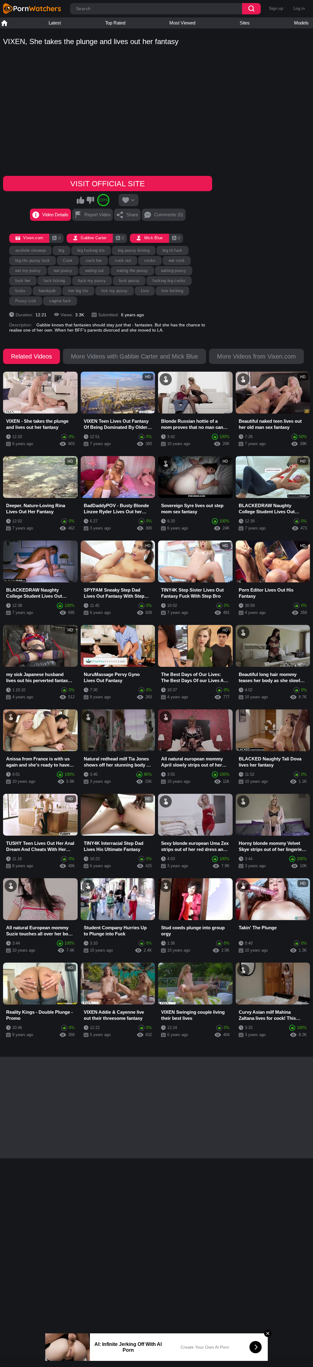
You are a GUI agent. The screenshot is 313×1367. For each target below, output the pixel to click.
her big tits (78, 290)
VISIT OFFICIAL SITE (107, 183)
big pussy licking (133, 250)
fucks (20, 290)
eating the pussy (132, 270)
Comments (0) (168, 214)
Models (301, 22)
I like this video (81, 200)
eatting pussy (173, 270)
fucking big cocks (169, 280)
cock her (94, 260)
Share (132, 214)
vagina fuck (60, 301)
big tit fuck (172, 250)
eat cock (177, 260)
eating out (94, 270)
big (61, 250)
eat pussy (63, 270)
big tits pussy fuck (32, 260)
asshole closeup (30, 250)
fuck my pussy (92, 280)
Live (145, 290)
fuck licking (54, 280)
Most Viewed (182, 22)
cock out (123, 260)
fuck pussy (129, 280)
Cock (67, 260)
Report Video (97, 214)
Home (4, 23)
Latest (55, 22)
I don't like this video (90, 200)
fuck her (23, 280)
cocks (150, 260)
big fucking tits (91, 250)
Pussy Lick (25, 301)
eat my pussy (28, 270)
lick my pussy (114, 290)
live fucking (172, 290)
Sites (245, 22)
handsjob (47, 290)
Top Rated (115, 22)
